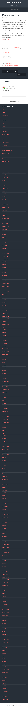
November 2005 (5, 547)
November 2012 (5, 318)
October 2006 (5, 517)
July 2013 (4, 297)
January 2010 (5, 411)
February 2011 (5, 375)
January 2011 (5, 378)
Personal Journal (5, 145)
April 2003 (4, 631)
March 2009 (4, 438)
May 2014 (4, 269)
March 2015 (4, 242)
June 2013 (4, 299)
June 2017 (4, 193)
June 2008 (4, 462)
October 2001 (5, 672)
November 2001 (5, 669)
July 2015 (4, 231)
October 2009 (5, 419)
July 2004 (4, 590)
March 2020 (4, 174)
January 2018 (5, 188)
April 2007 (4, 501)
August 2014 (4, 261)
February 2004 (5, 604)
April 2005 (4, 566)
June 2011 (4, 365)
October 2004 (5, 582)
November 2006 (5, 514)
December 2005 (5, 544)
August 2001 (4, 677)
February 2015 (5, 245)
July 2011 (4, 362)
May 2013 (4, 302)
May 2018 (4, 185)
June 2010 (4, 397)
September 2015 (5, 226)
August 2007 (4, 490)
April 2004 (4, 598)
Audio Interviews (5, 109)
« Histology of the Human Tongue (10, 71)
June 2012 (4, 332)
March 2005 (4, 569)
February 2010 (5, 408)
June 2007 (4, 495)
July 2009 (4, 427)
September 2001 (5, 675)
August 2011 (4, 359)
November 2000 (5, 694)
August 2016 (4, 210)
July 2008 (4, 460)
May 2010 (4, 400)
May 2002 (4, 656)
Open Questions (5, 142)
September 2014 (5, 259)
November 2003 (5, 612)
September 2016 (5, 207)
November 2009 (5, 416)
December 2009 (5, 414)
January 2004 (5, 607)
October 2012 (5, 321)
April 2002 (4, 658)
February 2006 (5, 539)
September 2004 (5, 585)
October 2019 (5, 177)
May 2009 (4, 433)
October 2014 (5, 256)
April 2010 (4, 403)
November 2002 (5, 639)
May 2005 (4, 563)
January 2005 (5, 574)
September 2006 (5, 520)
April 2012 (4, 337)
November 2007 (5, 482)
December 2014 (5, 250)
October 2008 (5, 452)
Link (3, 39)
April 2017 (4, 199)
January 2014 (5, 280)
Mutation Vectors (5, 137)
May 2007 (4, 498)
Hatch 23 (4, 120)
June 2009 (4, 430)
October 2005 (5, 549)
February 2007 (5, 506)
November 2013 (5, 286)
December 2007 (5, 479)
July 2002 (4, 650)
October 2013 (5, 288)
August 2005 (4, 555)
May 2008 (4, 465)
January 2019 (5, 183)
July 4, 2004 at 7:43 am (10, 88)
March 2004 (4, 601)
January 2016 (5, 215)
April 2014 (4, 272)
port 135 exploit (10, 87)
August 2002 (4, 647)
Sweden (11, 65)
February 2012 (5, 343)
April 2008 (4, 468)
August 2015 (4, 229)
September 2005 (5, 552)
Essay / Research (5, 118)
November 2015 (5, 221)
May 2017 (4, 196)
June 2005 (4, 560)
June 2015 (4, 234)
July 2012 (4, 329)
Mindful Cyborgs (5, 134)
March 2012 (4, 340)
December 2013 (5, 283)
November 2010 (5, 384)
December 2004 (5, 577)
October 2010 (5, 386)
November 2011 (5, 351)
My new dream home (10, 15)
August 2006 (4, 522)
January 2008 (5, 476)
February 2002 (5, 664)
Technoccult (14, 3)
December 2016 (5, 202)
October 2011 (5, 354)
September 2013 (5, 291)
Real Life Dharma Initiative (7, 150)
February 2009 (5, 441)
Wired (7, 39)
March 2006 (4, 536)
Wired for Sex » (21, 74)
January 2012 (5, 346)
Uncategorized (10, 63)
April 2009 (4, 435)
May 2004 (4, 596)
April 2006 (4, 533)
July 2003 (4, 623)
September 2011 (5, 356)
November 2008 (5, 449)
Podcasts (4, 147)
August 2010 (4, 392)
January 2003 (5, 634)
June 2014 (4, 267)
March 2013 (4, 308)
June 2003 (4, 626)
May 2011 (4, 367)
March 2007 (4, 503)
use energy (16, 65)
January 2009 (5, 443)
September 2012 (5, 324)
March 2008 (4, 471)
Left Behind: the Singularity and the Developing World (6, 54)
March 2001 (4, 688)
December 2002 (5, 636)
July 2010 (4, 395)
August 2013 (4, 294)
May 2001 (4, 683)
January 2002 (5, 666)
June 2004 (4, 593)
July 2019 (4, 180)
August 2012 (4, 327)
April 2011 (4, 370)
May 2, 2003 (5, 17)
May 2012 (4, 335)
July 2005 (4, 558)
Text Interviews (5, 156)
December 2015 (5, 218)
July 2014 (4, 264)
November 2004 (5, 579)
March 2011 (4, 373)
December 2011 (5, 348)
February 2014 (5, 278)
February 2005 (5, 571)
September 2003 (5, 617)
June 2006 (4, 528)
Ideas (3, 123)
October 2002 (5, 642)
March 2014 (4, 275)
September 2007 (5, 487)
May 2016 (4, 212)
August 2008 (4, 457)
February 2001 (5, 691)
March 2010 (4, 405)
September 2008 (5, 454)
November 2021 (5, 172)
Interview (4, 126)
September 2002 (5, 645)
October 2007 (5, 484)
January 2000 (5, 699)
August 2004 (4, 588)
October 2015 (5, 223)
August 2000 (4, 696)
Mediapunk (4, 131)
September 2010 (5, 389)
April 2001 (4, 685)
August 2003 (4, 620)
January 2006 (5, 541)
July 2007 (4, 492)
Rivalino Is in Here (5, 153)
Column (3, 112)
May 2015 (4, 237)
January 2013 (5, 313)
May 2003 (4, 628)
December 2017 (5, 191)
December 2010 (5, 381)
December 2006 (5, 511)
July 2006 (4, 525)
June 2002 (4, 653)
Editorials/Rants (5, 115)
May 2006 (4, 530)
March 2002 (4, 661)
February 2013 (5, 310)
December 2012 (5, 316)
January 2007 (5, 509)
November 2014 (5, 253)
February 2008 (5, 473)
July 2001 (4, 680)
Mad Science (7, 65)
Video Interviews (5, 161)
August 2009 (4, 424)
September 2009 (5, 422)
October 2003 (5, 615)
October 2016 (5, 204)
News (3, 139)
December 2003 (5, 609)
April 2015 (4, 240)
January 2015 (5, 248)
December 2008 (5, 446)
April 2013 (4, 305)
